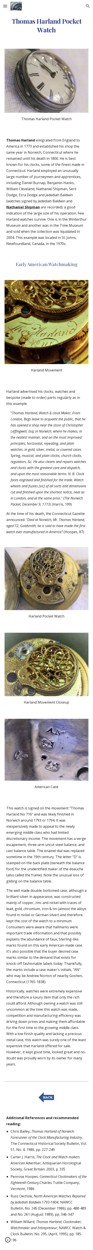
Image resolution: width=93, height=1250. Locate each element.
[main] (47, 25)
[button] (5, 6)
